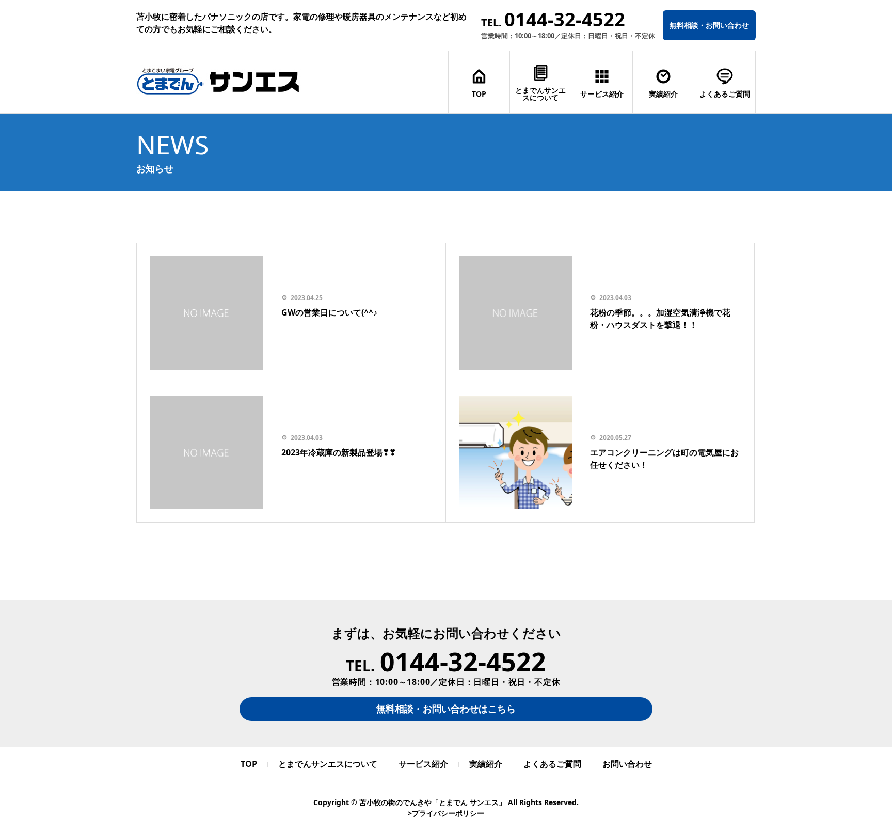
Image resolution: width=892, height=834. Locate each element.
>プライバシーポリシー (446, 813)
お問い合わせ (627, 763)
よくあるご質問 (724, 94)
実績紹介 (663, 94)
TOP (479, 94)
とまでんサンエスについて (540, 93)
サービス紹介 (602, 94)
